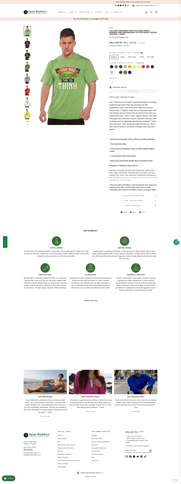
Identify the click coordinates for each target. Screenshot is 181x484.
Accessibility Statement (99, 448)
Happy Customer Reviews (66, 448)
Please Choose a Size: (124, 52)
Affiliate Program (63, 457)
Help (93, 457)
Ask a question (133, 205)
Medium (114, 57)
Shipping (112, 45)
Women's (62, 12)
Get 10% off (5, 242)
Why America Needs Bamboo (67, 445)
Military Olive (121, 72)
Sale (107, 12)
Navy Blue (152, 67)
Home (111, 28)
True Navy (130, 72)
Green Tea (125, 67)
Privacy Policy (96, 451)
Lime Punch (134, 67)
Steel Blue (116, 67)
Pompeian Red (143, 67)
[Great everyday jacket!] (90, 382)
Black (112, 67)
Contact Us (95, 460)
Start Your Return (97, 438)
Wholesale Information (65, 454)
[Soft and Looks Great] (135, 382)
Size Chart (95, 445)
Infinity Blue (112, 72)
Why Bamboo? (62, 438)
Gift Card (60, 451)
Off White (116, 72)
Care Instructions (133, 200)
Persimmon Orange (130, 67)
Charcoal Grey (125, 72)
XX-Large (150, 57)
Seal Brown (121, 67)
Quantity (113, 78)
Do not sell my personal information (69, 460)
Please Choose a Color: (126, 63)
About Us (118, 12)
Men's (72, 12)
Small (142, 57)
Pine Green (148, 67)
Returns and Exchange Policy (101, 441)
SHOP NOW (103, 19)
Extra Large (132, 57)
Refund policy (62, 467)
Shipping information (133, 195)
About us (60, 435)
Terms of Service (63, 463)
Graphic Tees (85, 12)
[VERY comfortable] (45, 382)
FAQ (59, 441)
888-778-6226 (28, 449)
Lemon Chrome (139, 67)
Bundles (98, 12)
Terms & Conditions (98, 454)
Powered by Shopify (90, 476)
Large (122, 57)
